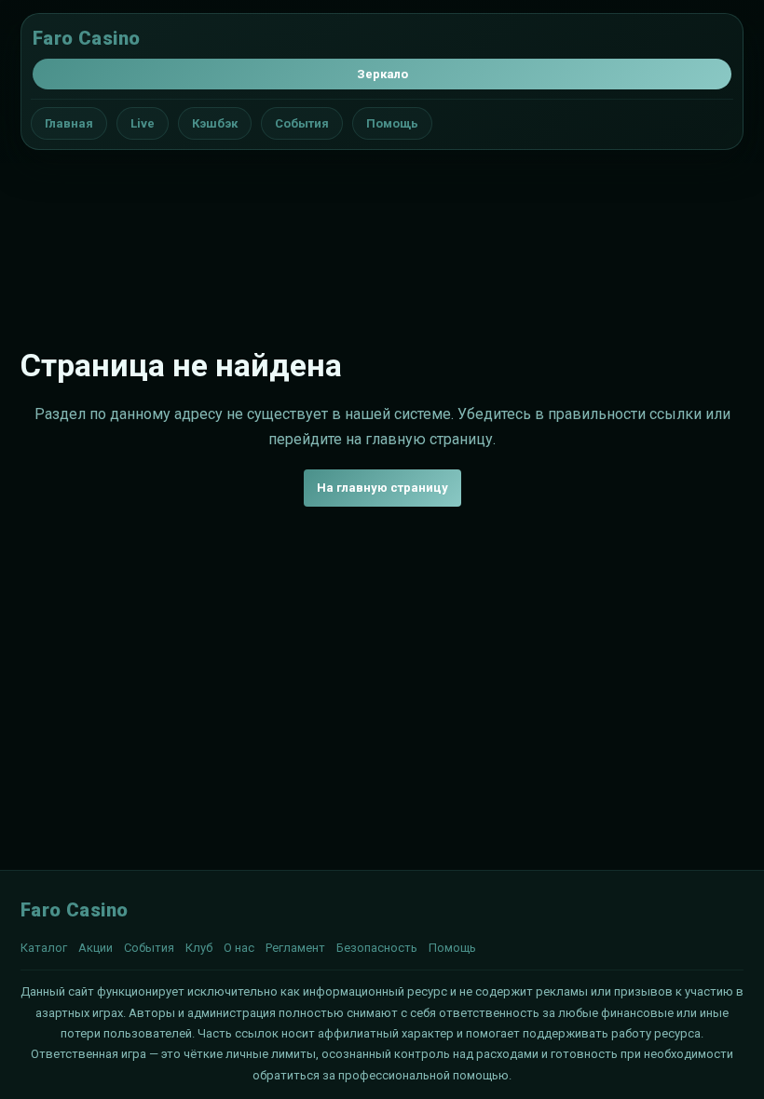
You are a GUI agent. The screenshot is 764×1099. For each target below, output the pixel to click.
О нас (239, 948)
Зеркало (382, 74)
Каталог (43, 948)
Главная (69, 123)
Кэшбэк (215, 123)
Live (142, 123)
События (302, 123)
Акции (95, 948)
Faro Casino (86, 38)
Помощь (392, 123)
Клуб (198, 948)
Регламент (295, 948)
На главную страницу (382, 488)
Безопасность (376, 948)
